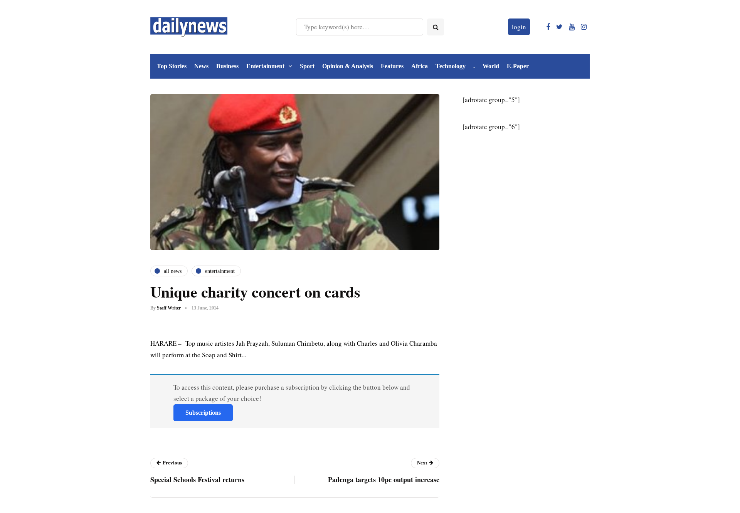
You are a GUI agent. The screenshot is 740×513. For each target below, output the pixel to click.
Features (392, 66)
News (201, 66)
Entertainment (265, 66)
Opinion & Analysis (347, 66)
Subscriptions (203, 412)
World (491, 66)
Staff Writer (169, 308)
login (519, 26)
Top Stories (172, 66)
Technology (451, 66)
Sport (307, 66)
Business (227, 66)
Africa (419, 66)
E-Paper (518, 66)
